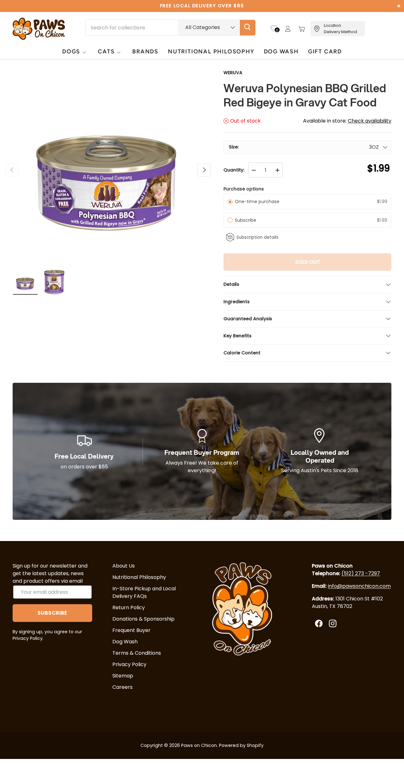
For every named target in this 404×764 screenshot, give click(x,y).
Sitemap (122, 675)
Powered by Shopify (241, 745)
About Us (123, 565)
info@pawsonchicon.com (359, 586)
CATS (106, 51)
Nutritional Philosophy (139, 577)
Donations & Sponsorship (143, 619)
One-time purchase (257, 201)
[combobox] (170, 27)
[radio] (230, 201)
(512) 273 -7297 (361, 573)
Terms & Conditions (136, 653)
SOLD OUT (307, 262)
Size (233, 147)
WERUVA (232, 72)
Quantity (233, 170)
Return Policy (128, 607)
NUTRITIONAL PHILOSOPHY (211, 51)
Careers (122, 687)
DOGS (71, 51)
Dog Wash (125, 641)
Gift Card (325, 51)
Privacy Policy (129, 664)
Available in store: (347, 120)
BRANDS (145, 51)
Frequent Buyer (131, 630)
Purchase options (243, 189)
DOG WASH (281, 51)
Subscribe (247, 220)
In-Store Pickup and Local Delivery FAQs (144, 592)
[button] (302, 29)
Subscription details (257, 237)
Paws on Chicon (199, 745)
